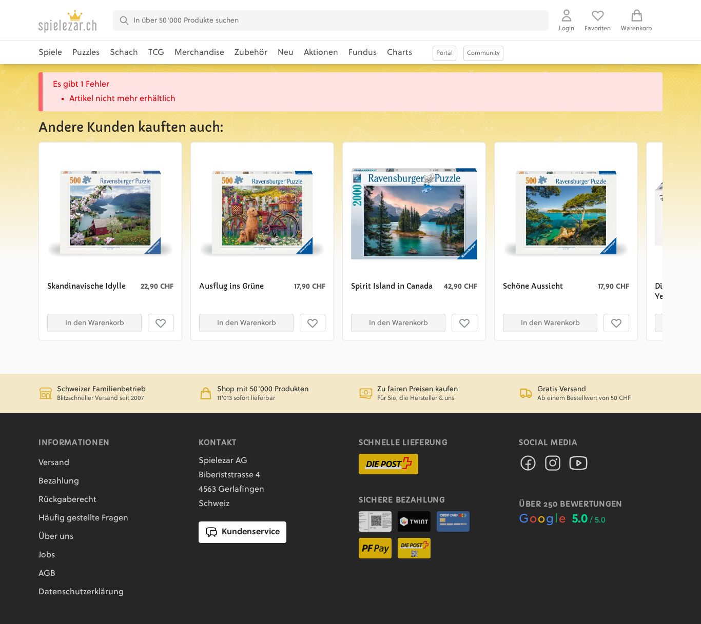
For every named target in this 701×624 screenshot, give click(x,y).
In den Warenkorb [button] (94, 323)
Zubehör (251, 53)
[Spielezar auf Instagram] (552, 466)
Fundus (362, 53)
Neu (286, 53)
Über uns (55, 537)
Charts (399, 53)
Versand (53, 463)
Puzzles (86, 53)
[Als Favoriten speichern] (160, 323)
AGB (46, 574)
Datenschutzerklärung (81, 592)
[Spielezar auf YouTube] (578, 466)
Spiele (50, 53)
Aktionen (321, 53)
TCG (156, 53)
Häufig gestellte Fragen (83, 518)
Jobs (46, 555)
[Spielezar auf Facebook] (528, 466)
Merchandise (199, 53)
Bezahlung (58, 481)
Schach (124, 53)
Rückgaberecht (67, 500)
